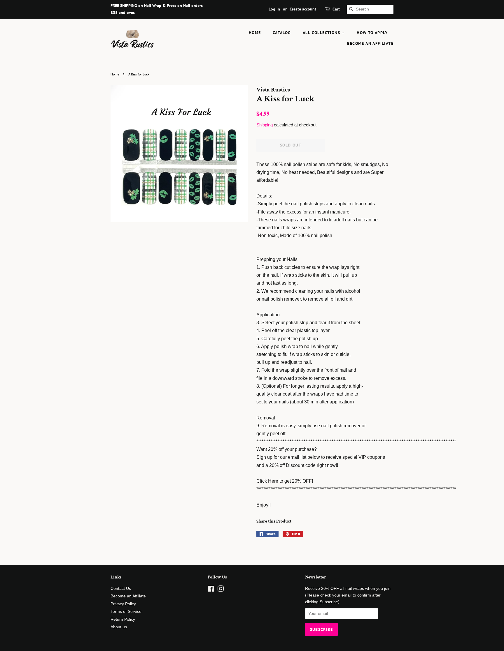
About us (119, 627)
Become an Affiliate (370, 43)
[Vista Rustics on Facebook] (211, 590)
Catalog (282, 32)
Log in (274, 9)
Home (255, 32)
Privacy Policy (123, 604)
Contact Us (121, 588)
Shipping (264, 124)
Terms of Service (126, 611)
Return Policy (123, 619)
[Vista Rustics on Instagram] (220, 590)
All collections (322, 32)
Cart (336, 9)
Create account (303, 9)
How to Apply (372, 32)
